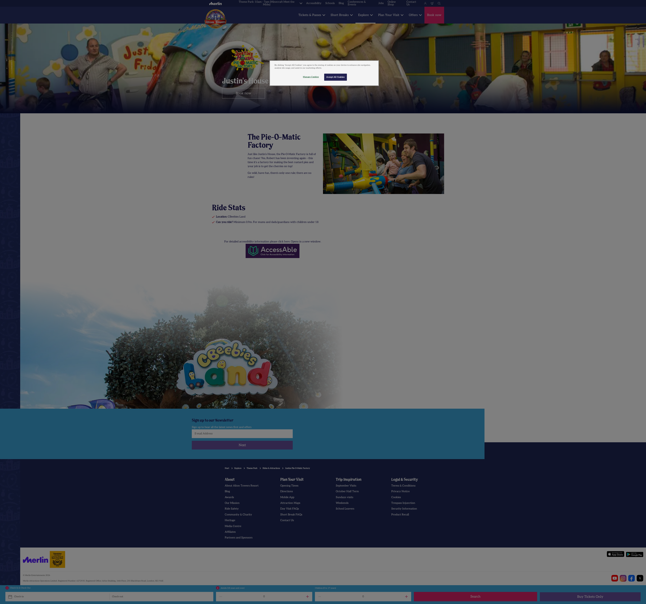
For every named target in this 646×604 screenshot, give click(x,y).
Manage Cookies (311, 77)
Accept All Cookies (335, 77)
